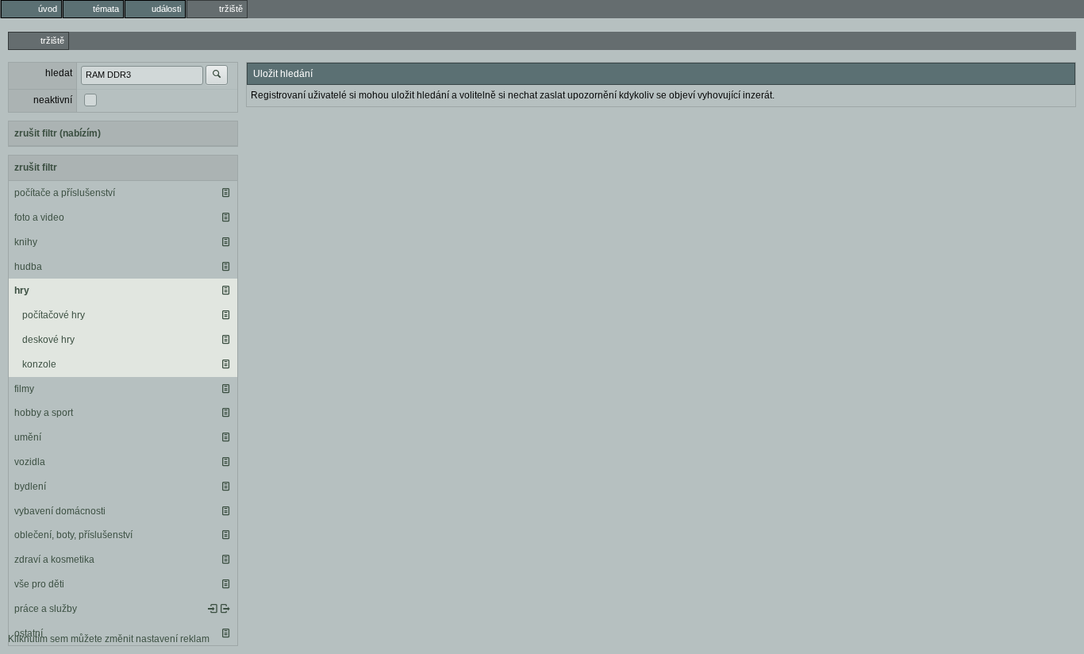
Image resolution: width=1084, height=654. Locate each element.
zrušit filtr (35, 167)
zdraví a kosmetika (54, 559)
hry (21, 290)
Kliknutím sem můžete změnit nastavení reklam (108, 638)
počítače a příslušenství (64, 192)
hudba (28, 266)
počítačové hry (53, 315)
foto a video (39, 217)
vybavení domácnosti (60, 511)
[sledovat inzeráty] (225, 192)
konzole (39, 364)
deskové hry (48, 339)
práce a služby (45, 608)
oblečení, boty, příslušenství (73, 535)
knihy (25, 242)
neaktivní (52, 100)
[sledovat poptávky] (212, 608)
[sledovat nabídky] (225, 608)
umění (27, 437)
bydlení (30, 486)
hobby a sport (43, 412)
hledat (58, 73)
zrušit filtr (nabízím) (57, 133)
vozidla (29, 461)
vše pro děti (39, 584)
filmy (24, 388)
